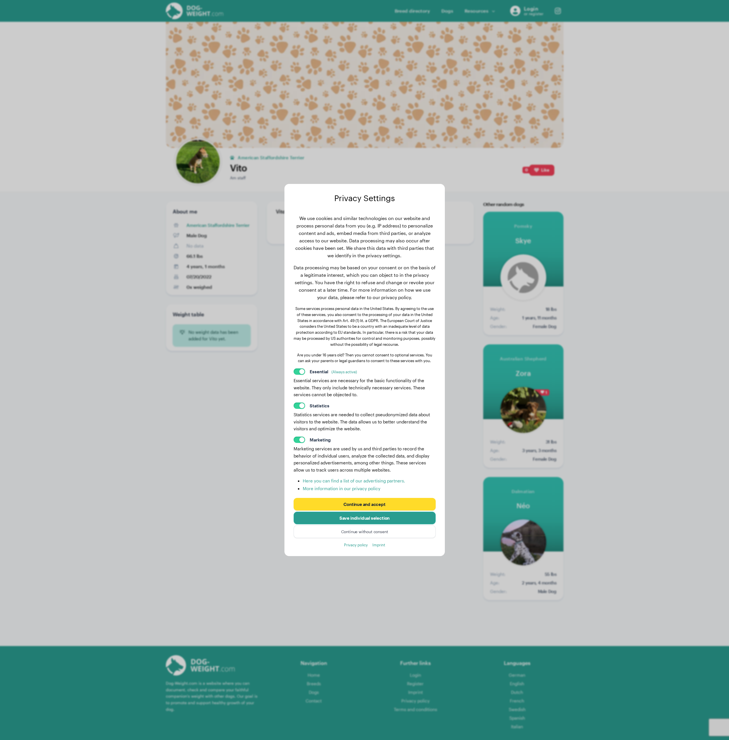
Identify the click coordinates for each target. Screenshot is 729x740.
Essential (333, 371)
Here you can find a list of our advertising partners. (354, 480)
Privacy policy (356, 545)
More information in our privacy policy (341, 488)
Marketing (320, 439)
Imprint (378, 545)
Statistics (319, 405)
